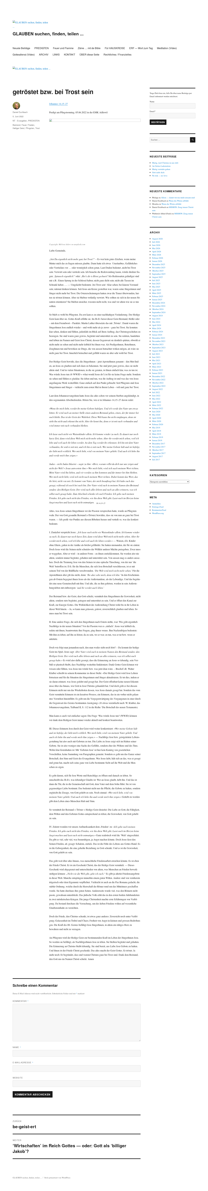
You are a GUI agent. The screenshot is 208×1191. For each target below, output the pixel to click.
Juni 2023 (156, 357)
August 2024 (157, 315)
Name (17, 1047)
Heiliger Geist (19, 128)
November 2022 (158, 379)
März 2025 (156, 293)
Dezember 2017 (158, 443)
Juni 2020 (156, 411)
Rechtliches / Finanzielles (117, 54)
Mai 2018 (156, 427)
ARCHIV (43, 54)
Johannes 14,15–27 (58, 103)
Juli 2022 (156, 392)
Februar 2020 (157, 424)
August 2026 (157, 238)
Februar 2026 (157, 258)
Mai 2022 (156, 398)
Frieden (31, 124)
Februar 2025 (157, 296)
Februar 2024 (157, 331)
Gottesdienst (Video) (24, 54)
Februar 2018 (157, 437)
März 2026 (156, 254)
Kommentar (21, 1001)
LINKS (56, 54)
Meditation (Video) (167, 48)
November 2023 (158, 341)
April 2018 (156, 430)
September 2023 (159, 347)
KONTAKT (69, 54)
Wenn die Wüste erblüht (179, 200)
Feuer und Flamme (63, 48)
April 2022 (156, 402)
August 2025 (157, 277)
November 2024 (158, 306)
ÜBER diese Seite (89, 54)
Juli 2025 (156, 280)
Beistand (16, 124)
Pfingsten (30, 128)
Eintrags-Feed (158, 506)
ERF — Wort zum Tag (141, 48)
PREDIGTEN (41, 48)
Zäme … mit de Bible (89, 48)
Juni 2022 (156, 395)
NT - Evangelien (20, 120)
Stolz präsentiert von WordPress (57, 1177)
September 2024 (159, 312)
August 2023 (157, 350)
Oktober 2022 (158, 382)
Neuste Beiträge (21, 48)
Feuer (24, 124)
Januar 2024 (157, 334)
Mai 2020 (156, 414)
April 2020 (156, 418)
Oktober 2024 (158, 309)
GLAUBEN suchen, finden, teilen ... (48, 33)
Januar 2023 (157, 373)
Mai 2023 (156, 360)
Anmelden (156, 503)
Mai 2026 (156, 248)
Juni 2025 (156, 283)
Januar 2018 (157, 440)
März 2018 (156, 434)
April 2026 (156, 251)
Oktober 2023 (158, 344)
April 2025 (156, 290)
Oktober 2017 (158, 450)
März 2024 (156, 328)
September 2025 (159, 274)
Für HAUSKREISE (115, 48)
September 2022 (159, 386)
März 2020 (156, 421)
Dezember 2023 (158, 338)
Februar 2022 (157, 408)
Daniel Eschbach (20, 112)
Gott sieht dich (158, 172)
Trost (37, 128)
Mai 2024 (156, 322)
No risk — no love (159, 175)
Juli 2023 (156, 354)
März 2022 (156, 405)
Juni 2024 (156, 318)
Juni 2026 (156, 245)
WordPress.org (158, 513)
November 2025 (158, 267)
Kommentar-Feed (159, 510)
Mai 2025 (156, 286)
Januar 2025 (157, 299)
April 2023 (156, 363)
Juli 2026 (156, 242)
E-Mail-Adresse (23, 1062)
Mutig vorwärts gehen (161, 169)
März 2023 (156, 366)
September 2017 (159, 453)
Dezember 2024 (158, 302)
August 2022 (157, 389)
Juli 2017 (156, 459)
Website (18, 1077)
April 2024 (156, 325)
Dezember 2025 (158, 264)
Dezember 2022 (158, 376)
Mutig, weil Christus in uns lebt (165, 162)
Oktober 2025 (158, 270)
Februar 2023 (157, 370)
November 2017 (158, 446)
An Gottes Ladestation (161, 166)
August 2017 (157, 456)
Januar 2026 (157, 261)
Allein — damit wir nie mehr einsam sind (178, 197)
